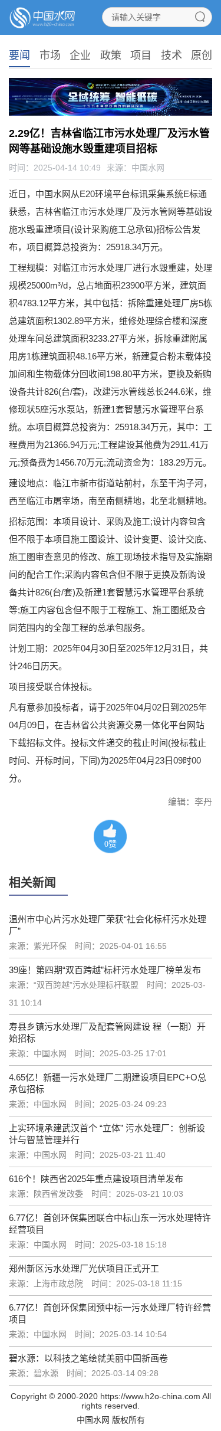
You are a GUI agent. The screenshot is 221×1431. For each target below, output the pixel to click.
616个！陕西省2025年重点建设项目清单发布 (96, 1179)
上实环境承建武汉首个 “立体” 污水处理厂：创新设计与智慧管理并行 (107, 1134)
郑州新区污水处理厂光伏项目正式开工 (84, 1268)
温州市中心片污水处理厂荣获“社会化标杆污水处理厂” (107, 925)
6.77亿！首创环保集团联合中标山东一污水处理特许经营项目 (110, 1223)
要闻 (19, 55)
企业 (80, 55)
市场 (50, 55)
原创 (201, 55)
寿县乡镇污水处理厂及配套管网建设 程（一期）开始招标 (107, 1032)
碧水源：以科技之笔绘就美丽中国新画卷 (88, 1358)
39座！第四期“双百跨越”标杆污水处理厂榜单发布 (105, 970)
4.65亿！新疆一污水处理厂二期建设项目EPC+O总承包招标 (107, 1083)
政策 (110, 55)
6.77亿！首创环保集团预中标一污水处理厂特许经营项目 (110, 1313)
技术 (171, 55)
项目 (140, 55)
